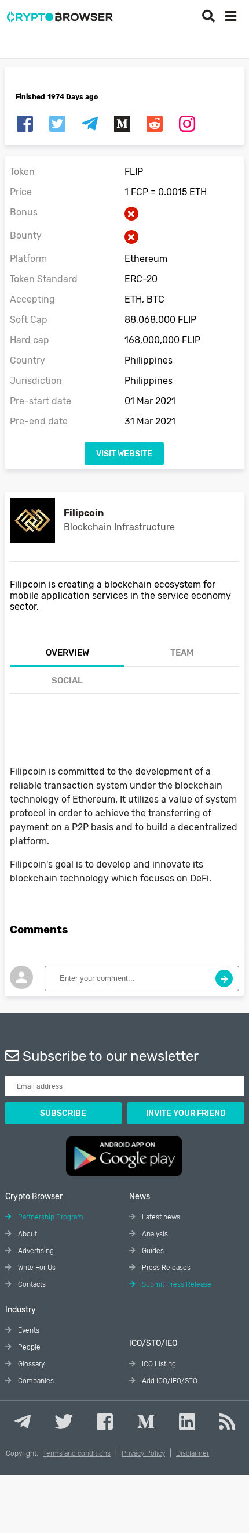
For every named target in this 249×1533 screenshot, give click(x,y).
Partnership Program (49, 1217)
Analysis (154, 1234)
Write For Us (36, 1268)
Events (27, 1330)
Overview (67, 652)
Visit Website (124, 454)
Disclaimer (192, 1453)
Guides (152, 1251)
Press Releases (165, 1268)
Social (67, 680)
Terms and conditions (77, 1453)
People (28, 1347)
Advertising (35, 1251)
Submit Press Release (175, 1284)
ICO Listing (158, 1364)
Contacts (31, 1284)
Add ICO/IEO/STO (168, 1381)
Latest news (160, 1217)
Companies (35, 1381)
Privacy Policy (143, 1453)
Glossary (30, 1364)
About (26, 1234)
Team (181, 652)
